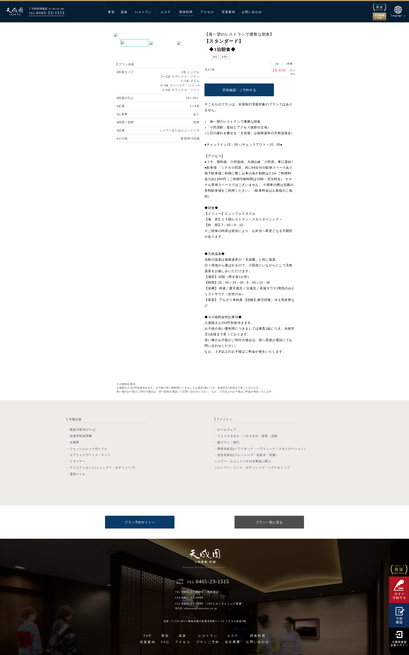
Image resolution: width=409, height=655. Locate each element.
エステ (166, 12)
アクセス (207, 12)
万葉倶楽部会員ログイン (399, 640)
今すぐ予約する (399, 589)
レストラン (143, 12)
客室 (111, 12)
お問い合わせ (252, 12)
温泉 (124, 12)
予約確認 (399, 615)
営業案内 (228, 12)
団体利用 (185, 13)
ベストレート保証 (399, 569)
